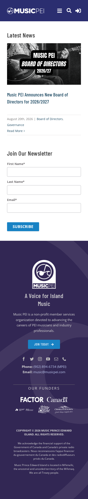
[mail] (56, 359)
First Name (16, 164)
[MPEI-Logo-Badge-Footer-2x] (44, 261)
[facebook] (24, 359)
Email (12, 200)
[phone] (64, 359)
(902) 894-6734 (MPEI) (50, 366)
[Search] (69, 10)
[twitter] (32, 359)
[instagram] (40, 359)
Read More (15, 131)
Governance (15, 125)
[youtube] (48, 359)
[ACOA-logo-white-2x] (24, 410)
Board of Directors (50, 119)
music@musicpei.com (49, 372)
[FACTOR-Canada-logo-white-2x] (44, 398)
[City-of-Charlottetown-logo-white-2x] (64, 407)
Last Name (16, 182)
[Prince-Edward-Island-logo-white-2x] (44, 407)
